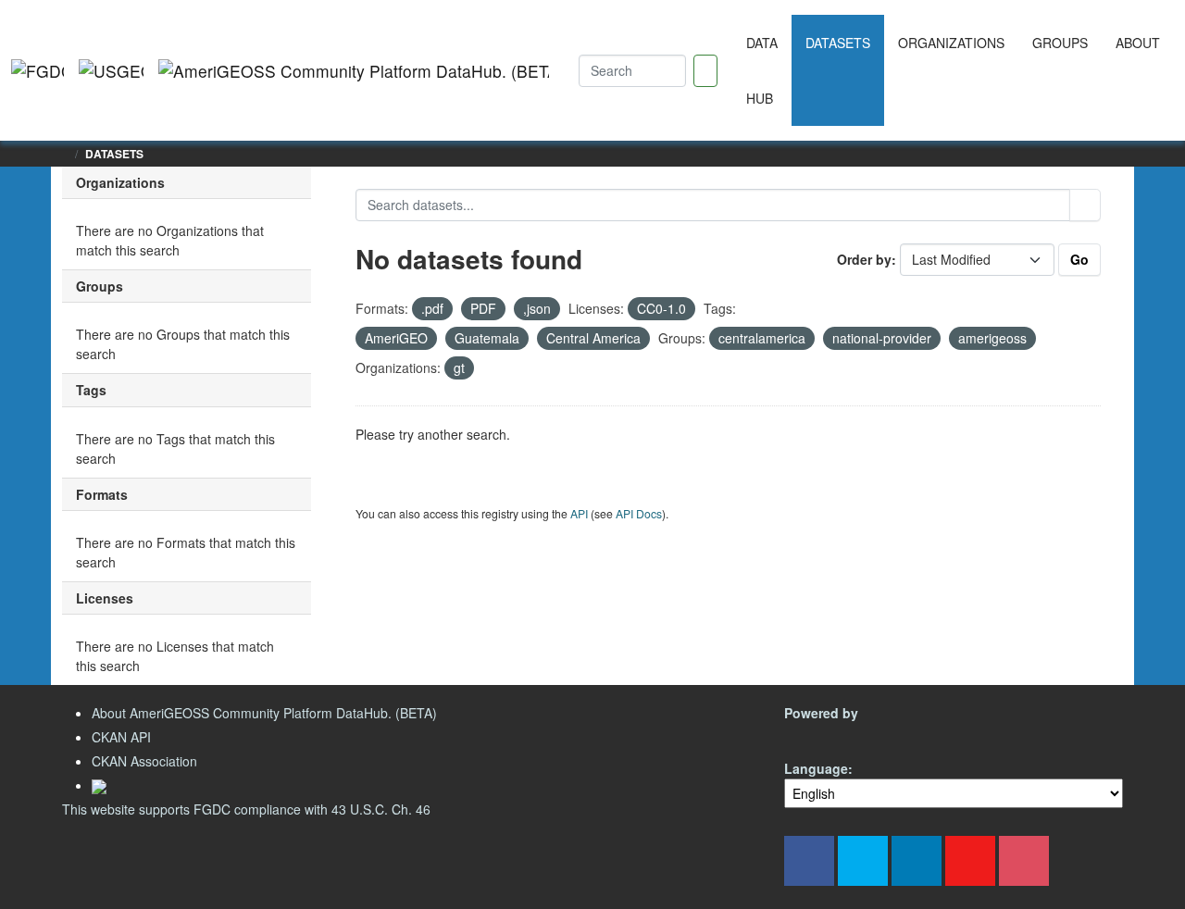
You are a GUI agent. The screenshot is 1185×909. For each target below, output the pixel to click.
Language (816, 768)
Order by (864, 259)
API (579, 513)
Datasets (837, 42)
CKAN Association (144, 761)
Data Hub (762, 70)
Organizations (951, 42)
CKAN (815, 734)
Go (1079, 259)
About (1138, 42)
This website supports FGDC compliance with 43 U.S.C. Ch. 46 (246, 809)
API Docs (639, 513)
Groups (1060, 42)
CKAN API (121, 737)
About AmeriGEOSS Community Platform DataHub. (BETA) (264, 713)
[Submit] (1085, 205)
